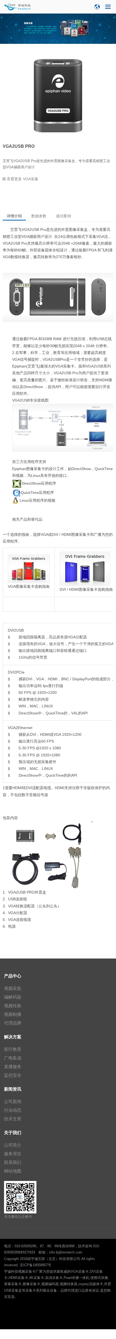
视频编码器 (50, 1284)
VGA (59, 366)
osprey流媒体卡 (91, 1284)
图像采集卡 (31, 1284)
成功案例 (63, 216)
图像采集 (76, 229)
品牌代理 (67, 1290)
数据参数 (38, 216)
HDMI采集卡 (18, 1278)
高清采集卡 (54, 1278)
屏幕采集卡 (13, 1284)
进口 (77, 1290)
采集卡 (68, 366)
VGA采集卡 (80, 1271)
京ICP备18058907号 (35, 1265)
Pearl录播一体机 (76, 1278)
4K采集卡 (36, 1278)
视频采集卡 (27, 1271)
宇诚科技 (11, 1271)
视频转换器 (68, 1284)
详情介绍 (14, 216)
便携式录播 (99, 1278)
